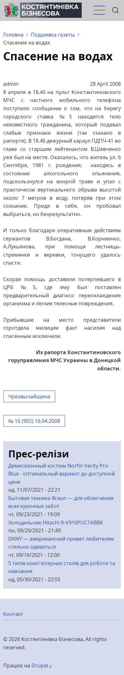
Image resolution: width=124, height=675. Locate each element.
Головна (13, 34)
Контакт (13, 614)
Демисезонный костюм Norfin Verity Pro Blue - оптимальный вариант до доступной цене (61, 473)
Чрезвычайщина (29, 396)
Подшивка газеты (53, 34)
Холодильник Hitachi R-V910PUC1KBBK (55, 522)
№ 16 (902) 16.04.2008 (34, 420)
